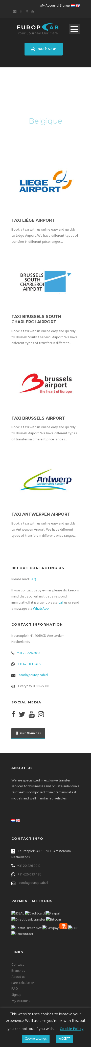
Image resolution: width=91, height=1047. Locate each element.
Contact (17, 965)
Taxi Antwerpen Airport (40, 514)
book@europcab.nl (33, 675)
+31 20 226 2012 (28, 653)
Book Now (46, 49)
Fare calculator (22, 983)
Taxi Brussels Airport (38, 418)
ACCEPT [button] (64, 1038)
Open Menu (74, 29)
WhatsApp (41, 609)
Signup (65, 5)
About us (18, 977)
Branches (18, 971)
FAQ (33, 579)
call (60, 603)
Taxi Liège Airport (33, 220)
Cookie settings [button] (36, 1038)
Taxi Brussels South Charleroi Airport (36, 319)
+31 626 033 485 (29, 664)
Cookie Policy (71, 1029)
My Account (49, 5)
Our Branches (30, 733)
